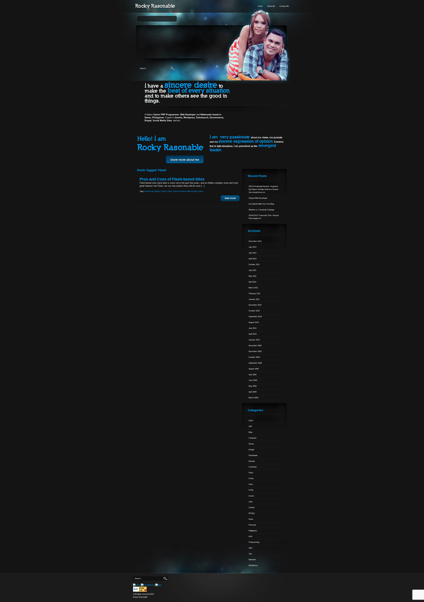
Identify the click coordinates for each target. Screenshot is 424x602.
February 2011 (254, 293)
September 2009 (255, 363)
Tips (250, 554)
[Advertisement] (212, 37)
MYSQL (252, 513)
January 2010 (254, 340)
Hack (251, 484)
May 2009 (253, 386)
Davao (251, 444)
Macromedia (192, 191)
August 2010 (254, 322)
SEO (250, 548)
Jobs (251, 502)
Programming (254, 542)
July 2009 (252, 375)
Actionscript (149, 191)
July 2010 (252, 328)
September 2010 (255, 317)
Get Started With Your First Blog (261, 204)
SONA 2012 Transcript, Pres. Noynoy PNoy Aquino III (264, 216)
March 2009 (253, 398)
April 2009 (253, 392)
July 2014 (252, 247)
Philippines (253, 531)
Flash (169, 191)
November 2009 (255, 351)
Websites (252, 560)
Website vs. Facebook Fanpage (261, 210)
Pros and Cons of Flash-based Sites (172, 179)
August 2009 (254, 369)
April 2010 (253, 334)
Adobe (157, 191)
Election (252, 461)
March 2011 (253, 288)
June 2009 (253, 380)
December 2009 (255, 346)
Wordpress (253, 565)
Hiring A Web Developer (258, 198)
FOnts (251, 478)
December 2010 (255, 305)
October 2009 (254, 357)
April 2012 (253, 259)
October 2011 (254, 264)
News (251, 519)
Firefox (163, 191)
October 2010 (254, 311)
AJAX (251, 421)
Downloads (253, 455)
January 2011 (254, 299)
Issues (251, 496)
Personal (252, 525)
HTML (251, 490)
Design (251, 450)
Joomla (251, 507)
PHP (250, 536)
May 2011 (252, 276)
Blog (250, 432)
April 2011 (252, 282)
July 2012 (252, 253)
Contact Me (284, 6)
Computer (253, 438)
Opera (200, 191)
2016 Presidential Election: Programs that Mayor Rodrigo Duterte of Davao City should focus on (263, 189)
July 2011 (252, 270)
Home (260, 6)
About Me (271, 6)
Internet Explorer (179, 191)
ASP (250, 426)
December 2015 (255, 241)
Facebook (253, 467)
